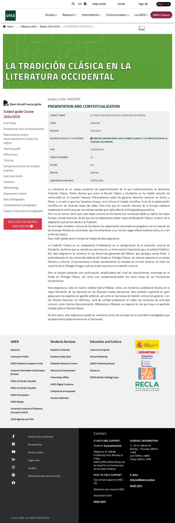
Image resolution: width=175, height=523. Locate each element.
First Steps (10, 123)
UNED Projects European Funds (27, 363)
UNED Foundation (20, 395)
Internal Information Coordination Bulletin (28, 372)
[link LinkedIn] (13, 459)
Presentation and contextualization (24, 129)
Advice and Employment (62, 370)
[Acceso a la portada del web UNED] (10, 15)
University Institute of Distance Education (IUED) (26, 410)
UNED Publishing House (102, 363)
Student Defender (59, 398)
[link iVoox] (13, 483)
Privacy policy (36, 452)
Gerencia (15, 350)
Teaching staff (12, 149)
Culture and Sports (100, 350)
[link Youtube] (13, 452)
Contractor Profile (20, 356)
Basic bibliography (14, 199)
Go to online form (113, 445)
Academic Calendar (60, 350)
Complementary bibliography (20, 205)
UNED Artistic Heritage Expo (104, 377)
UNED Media (17, 402)
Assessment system (15, 193)
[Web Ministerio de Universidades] (147, 344)
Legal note (34, 460)
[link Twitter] (13, 444)
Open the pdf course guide (25, 104)
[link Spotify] (13, 475)
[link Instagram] (13, 467)
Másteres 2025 (29, 26)
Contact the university (40, 436)
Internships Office (59, 377)
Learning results (13, 176)
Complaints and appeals (62, 391)
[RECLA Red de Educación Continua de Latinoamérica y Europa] (147, 386)
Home (10, 26)
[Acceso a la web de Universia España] (147, 352)
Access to (95, 370)
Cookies (32, 468)
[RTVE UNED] (163, 4)
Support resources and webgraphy (23, 211)
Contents (9, 182)
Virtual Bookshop (99, 356)
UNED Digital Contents (61, 384)
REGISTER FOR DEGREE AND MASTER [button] (22, 224)
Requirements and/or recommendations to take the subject (21, 139)
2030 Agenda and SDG (22, 419)
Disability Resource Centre (63, 363)
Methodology (11, 188)
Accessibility (35, 444)
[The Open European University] (147, 361)
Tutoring (8, 160)
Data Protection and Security (44, 476)
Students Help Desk (60, 356)
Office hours (11, 154)
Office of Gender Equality (23, 381)
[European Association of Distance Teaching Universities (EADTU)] (147, 374)
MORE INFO (100, 501)
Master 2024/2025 (50, 26)
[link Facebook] (12, 436)
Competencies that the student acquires (22, 168)
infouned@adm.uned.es (142, 479)
